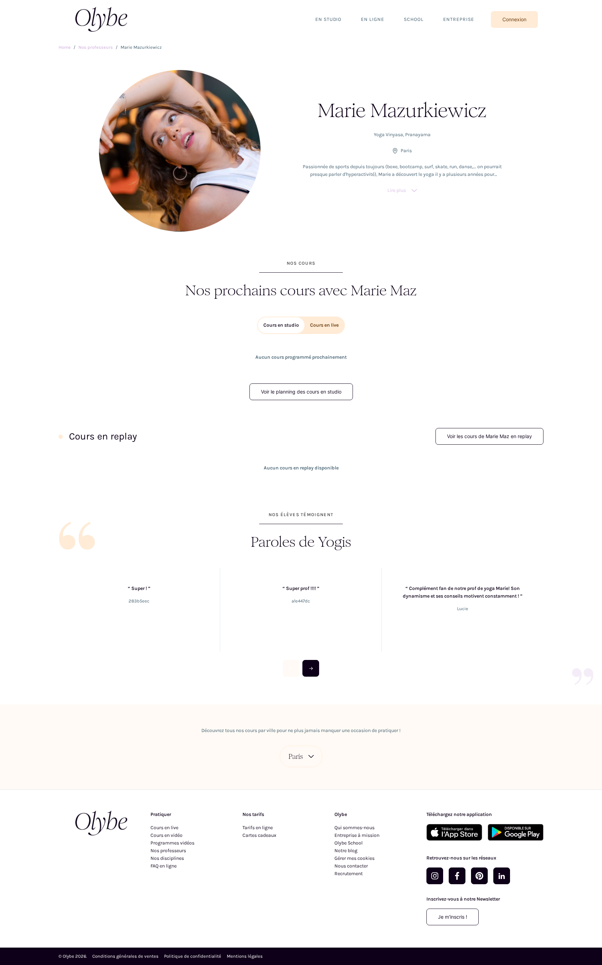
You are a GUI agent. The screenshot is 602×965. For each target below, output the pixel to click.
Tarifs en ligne (257, 828)
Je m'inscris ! (452, 917)
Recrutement (348, 874)
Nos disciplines (167, 858)
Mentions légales (245, 956)
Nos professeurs (168, 851)
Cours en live (164, 828)
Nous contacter (351, 866)
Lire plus (396, 190)
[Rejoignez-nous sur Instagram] (434, 875)
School (414, 19)
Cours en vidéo (166, 835)
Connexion (514, 19)
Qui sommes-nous (354, 828)
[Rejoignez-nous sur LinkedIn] (501, 875)
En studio (328, 19)
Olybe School (348, 843)
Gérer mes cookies (354, 858)
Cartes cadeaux (259, 835)
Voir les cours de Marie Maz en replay (489, 436)
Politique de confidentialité (192, 956)
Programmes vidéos (172, 843)
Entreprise (458, 19)
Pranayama (418, 135)
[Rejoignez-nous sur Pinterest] (479, 875)
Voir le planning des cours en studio (301, 392)
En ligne (372, 19)
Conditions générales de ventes (125, 956)
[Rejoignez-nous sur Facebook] (457, 875)
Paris (295, 756)
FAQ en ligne (163, 866)
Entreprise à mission (356, 835)
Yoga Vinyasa (388, 135)
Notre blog (345, 851)
